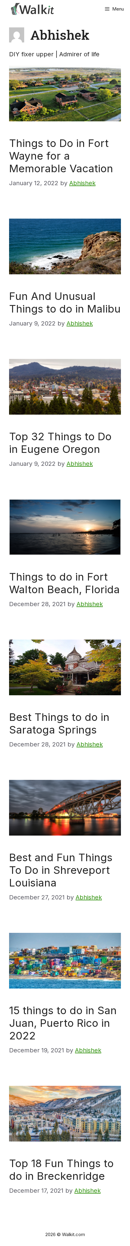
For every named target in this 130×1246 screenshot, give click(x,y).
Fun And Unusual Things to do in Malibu (65, 302)
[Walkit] (33, 9)
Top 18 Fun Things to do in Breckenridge (61, 1169)
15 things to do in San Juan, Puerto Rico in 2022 (63, 1023)
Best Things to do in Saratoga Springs (59, 723)
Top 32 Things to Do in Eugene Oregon (60, 442)
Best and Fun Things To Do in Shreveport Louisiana (60, 870)
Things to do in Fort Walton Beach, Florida (64, 583)
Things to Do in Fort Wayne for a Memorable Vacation (61, 156)
